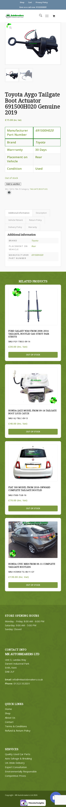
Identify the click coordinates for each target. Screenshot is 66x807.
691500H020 (37, 255)
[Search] (39, 15)
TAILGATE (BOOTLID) (38, 189)
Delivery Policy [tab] (15, 227)
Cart (30, 2)
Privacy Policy (42, 2)
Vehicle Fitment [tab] (15, 220)
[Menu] (47, 16)
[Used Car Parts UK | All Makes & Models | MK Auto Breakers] (21, 15)
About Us (10, 717)
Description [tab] (41, 213)
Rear (33, 246)
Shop (22, 2)
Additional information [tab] (18, 213)
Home (8, 709)
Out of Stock (33, 354)
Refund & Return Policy (17, 730)
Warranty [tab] (32, 227)
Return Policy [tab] (35, 220)
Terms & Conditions (16, 726)
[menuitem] (22, 2)
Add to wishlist (13, 184)
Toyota (34, 240)
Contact (9, 722)
